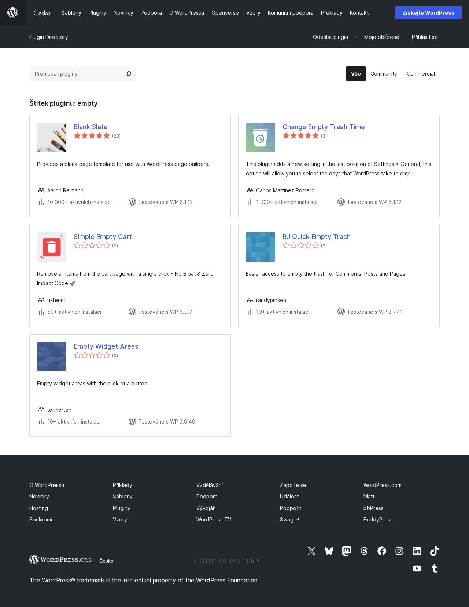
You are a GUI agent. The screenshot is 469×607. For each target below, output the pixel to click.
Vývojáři (206, 508)
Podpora (207, 496)
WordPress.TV (213, 519)
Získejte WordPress (428, 13)
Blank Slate (91, 127)
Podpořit (290, 508)
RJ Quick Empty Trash (316, 236)
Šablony (123, 496)
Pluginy (121, 508)
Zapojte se (293, 485)
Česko (106, 561)
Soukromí (40, 519)
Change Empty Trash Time (323, 127)
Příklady (122, 485)
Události (290, 496)
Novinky (39, 496)
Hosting (38, 508)
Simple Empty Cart (103, 236)
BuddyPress (378, 519)
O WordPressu (46, 485)
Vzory (120, 519)
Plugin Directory (48, 37)
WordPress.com (382, 485)
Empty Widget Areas (106, 346)
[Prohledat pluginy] (128, 73)
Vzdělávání (209, 485)
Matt (368, 496)
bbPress (373, 508)
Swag (290, 519)
